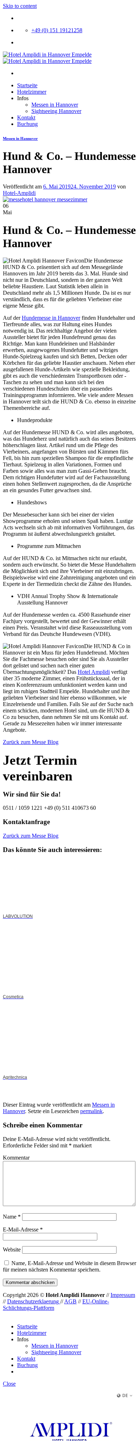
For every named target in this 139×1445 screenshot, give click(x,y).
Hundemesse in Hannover (51, 318)
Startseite (27, 85)
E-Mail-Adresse (23, 1229)
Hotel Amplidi (94, 672)
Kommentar (16, 1158)
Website (12, 1249)
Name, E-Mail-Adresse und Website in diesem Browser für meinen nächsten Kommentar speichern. (69, 1266)
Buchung (27, 124)
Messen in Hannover (54, 105)
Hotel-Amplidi (19, 193)
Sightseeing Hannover (56, 111)
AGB (70, 1301)
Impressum (122, 1295)
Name (12, 1217)
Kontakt (26, 117)
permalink (91, 1111)
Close (9, 1384)
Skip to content (20, 6)
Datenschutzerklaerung (33, 1301)
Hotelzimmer (31, 92)
